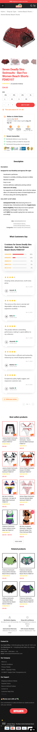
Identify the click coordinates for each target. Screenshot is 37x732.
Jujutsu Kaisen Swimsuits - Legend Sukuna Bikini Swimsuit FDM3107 (9, 470)
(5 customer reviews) (17, 83)
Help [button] (33, 729)
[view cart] (34, 6)
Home (3, 12)
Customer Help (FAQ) (7, 691)
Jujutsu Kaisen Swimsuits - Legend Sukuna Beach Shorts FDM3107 (9, 440)
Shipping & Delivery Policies (9, 681)
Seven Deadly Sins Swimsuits (21, 227)
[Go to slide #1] (5, 61)
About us (4, 661)
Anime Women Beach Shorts (10, 15)
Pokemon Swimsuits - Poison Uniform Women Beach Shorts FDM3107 (27, 600)
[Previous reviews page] (24, 404)
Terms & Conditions (7, 664)
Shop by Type (11, 12)
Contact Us (4, 689)
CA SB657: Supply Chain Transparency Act (13, 672)
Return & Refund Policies (8, 686)
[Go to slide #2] (15, 61)
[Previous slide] (4, 37)
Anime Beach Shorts (25, 12)
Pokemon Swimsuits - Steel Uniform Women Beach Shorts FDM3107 (27, 571)
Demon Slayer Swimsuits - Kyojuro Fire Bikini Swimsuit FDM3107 (27, 470)
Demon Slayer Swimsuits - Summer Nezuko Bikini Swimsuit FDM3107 (27, 498)
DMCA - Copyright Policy (8, 669)
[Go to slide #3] (25, 61)
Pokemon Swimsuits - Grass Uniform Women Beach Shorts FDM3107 (9, 571)
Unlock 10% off (4, 724)
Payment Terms (6, 683)
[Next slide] (33, 37)
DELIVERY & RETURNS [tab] (8, 199)
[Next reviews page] (33, 404)
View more (18, 541)
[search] (31, 6)
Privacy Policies (5, 667)
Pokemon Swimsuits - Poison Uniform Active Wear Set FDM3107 (8, 528)
